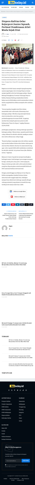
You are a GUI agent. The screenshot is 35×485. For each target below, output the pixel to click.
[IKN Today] (18, 2)
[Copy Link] (18, 40)
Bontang (14, 7)
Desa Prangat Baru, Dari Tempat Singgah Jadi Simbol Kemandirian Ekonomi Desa (16, 293)
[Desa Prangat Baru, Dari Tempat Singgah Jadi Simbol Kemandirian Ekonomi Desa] (17, 280)
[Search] (32, 2)
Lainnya (4, 17)
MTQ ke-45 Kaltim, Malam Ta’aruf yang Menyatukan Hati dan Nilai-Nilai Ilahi (14, 263)
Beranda (3, 11)
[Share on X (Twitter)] (12, 40)
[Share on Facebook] (9, 40)
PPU (32, 7)
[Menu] (3, 2)
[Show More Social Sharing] (21, 40)
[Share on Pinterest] (15, 40)
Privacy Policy (8, 466)
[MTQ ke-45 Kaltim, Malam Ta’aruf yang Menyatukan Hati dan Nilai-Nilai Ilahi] (17, 250)
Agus (8, 34)
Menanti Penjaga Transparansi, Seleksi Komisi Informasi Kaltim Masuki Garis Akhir (17, 323)
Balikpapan (5, 7)
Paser (27, 7)
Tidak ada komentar (23, 34)
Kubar (21, 7)
